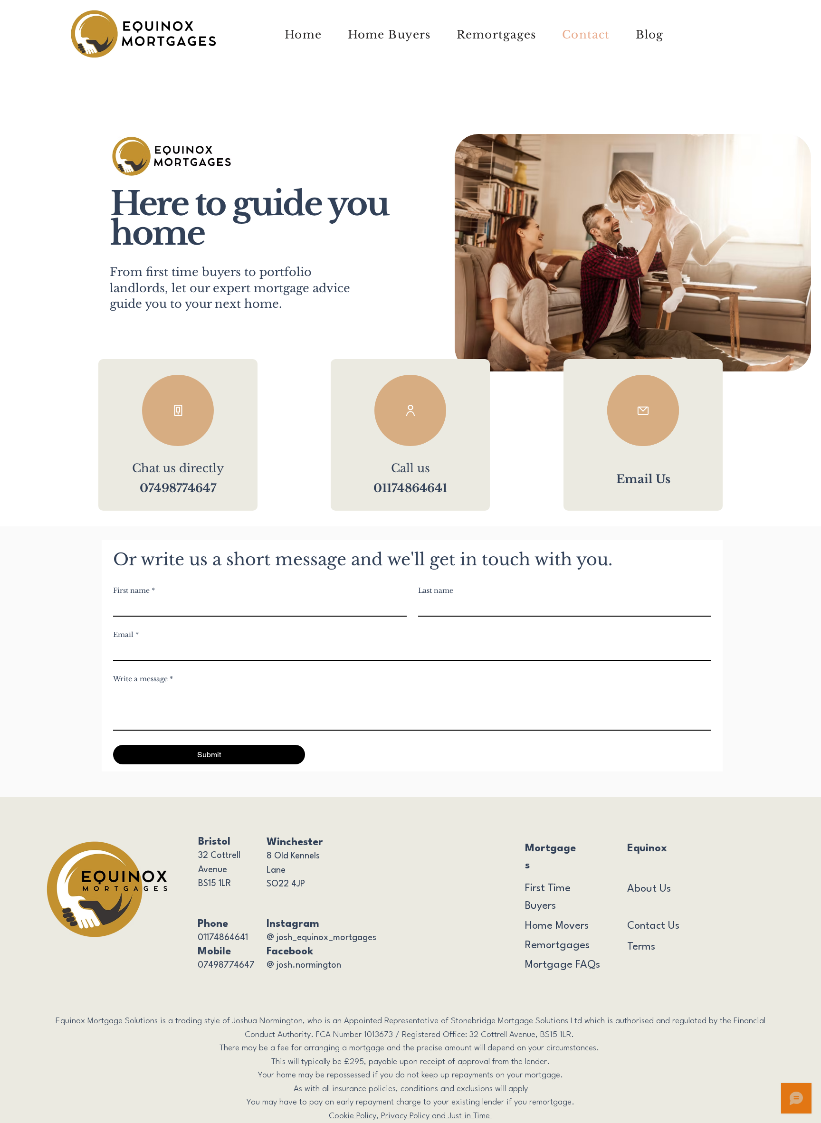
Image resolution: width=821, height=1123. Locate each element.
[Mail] (643, 410)
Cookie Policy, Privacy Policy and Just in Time (410, 1116)
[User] (410, 410)
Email (126, 635)
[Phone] (178, 410)
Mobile (214, 951)
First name (134, 591)
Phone (213, 924)
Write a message (143, 679)
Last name (435, 591)
